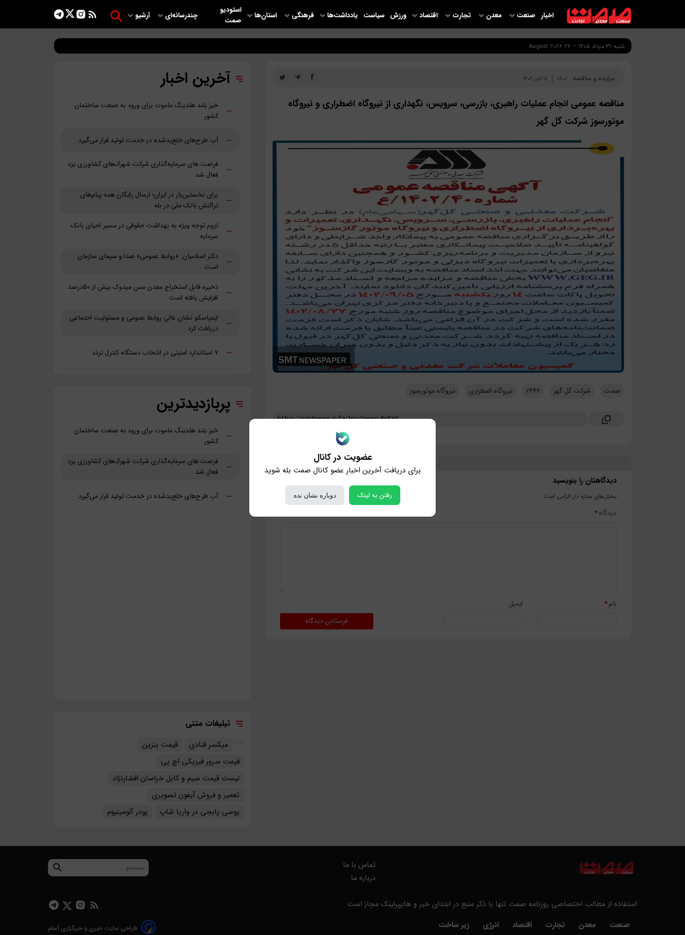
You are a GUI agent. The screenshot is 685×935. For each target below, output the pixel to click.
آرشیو (143, 15)
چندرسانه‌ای (182, 15)
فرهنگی (303, 15)
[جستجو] (116, 16)
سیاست (374, 15)
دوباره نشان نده (315, 495)
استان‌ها (266, 15)
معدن (495, 15)
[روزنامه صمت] (599, 16)
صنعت (527, 15)
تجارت (462, 15)
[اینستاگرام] (81, 16)
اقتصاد (429, 15)
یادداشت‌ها (343, 15)
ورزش (398, 15)
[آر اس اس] (92, 16)
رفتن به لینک (374, 495)
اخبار (547, 15)
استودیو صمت (230, 15)
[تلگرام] (59, 16)
